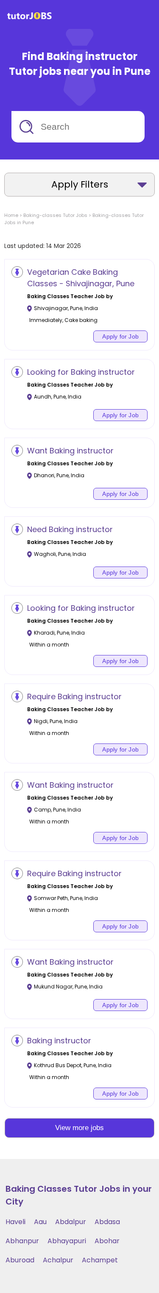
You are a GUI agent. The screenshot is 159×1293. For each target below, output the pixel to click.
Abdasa (107, 1222)
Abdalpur (70, 1222)
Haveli (15, 1222)
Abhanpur (22, 1241)
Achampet (100, 1260)
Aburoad (20, 1260)
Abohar (107, 1241)
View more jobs (79, 1128)
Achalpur (58, 1260)
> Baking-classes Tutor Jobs (52, 215)
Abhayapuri (66, 1241)
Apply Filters (79, 184)
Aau (40, 1222)
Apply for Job (120, 336)
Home (11, 215)
